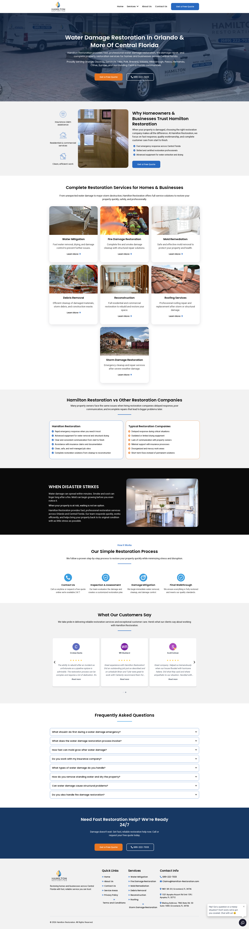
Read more (76, 679)
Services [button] (131, 6)
